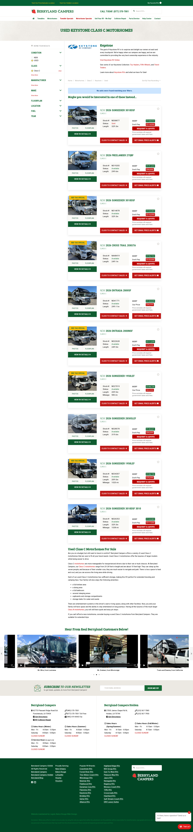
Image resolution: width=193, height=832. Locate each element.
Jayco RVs (108, 778)
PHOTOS (75, 128)
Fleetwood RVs (86, 784)
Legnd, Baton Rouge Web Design (63, 814)
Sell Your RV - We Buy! (103, 19)
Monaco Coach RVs (112, 787)
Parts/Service (134, 19)
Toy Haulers (134, 65)
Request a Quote (146, 128)
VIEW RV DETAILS (81, 134)
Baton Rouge (60, 772)
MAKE (33, 90)
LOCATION (35, 106)
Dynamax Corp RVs (87, 787)
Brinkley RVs (85, 796)
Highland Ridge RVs (112, 766)
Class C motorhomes (87, 567)
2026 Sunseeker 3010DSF (117, 112)
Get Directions (41, 717)
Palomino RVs (85, 790)
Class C (37, 71)
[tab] (46, 53)
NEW (36, 58)
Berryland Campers (39, 772)
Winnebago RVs (86, 778)
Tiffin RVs (108, 790)
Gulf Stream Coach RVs (113, 799)
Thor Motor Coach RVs (89, 775)
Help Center (147, 19)
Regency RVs (109, 784)
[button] (1, 653)
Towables (41, 19)
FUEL (33, 111)
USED (36, 60)
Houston (58, 781)
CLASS (34, 66)
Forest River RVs (86, 772)
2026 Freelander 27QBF (116, 157)
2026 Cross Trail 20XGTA (118, 247)
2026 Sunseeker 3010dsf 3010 (120, 510)
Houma (58, 778)
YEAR (33, 116)
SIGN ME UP (153, 688)
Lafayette (59, 775)
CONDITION (36, 52)
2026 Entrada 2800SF (115, 292)
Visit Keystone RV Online (110, 60)
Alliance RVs (85, 802)
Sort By (150, 81)
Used (106, 81)
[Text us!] (184, 827)
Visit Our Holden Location (69, 3)
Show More (34, 75)
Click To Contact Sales (113, 140)
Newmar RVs (85, 781)
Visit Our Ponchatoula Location (43, 3)
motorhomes (79, 564)
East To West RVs (111, 772)
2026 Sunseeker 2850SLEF (118, 420)
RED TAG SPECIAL (78, 198)
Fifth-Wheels (145, 65)
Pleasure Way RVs (111, 775)
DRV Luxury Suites (111, 802)
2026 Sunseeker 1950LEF (117, 377)
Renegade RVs (110, 781)
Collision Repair (120, 19)
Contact (157, 19)
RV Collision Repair (43, 720)
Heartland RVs (109, 796)
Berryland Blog (37, 778)
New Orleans (60, 769)
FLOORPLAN (36, 100)
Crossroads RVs (110, 793)
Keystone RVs (119, 72)
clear (60, 71)
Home (70, 81)
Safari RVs (84, 799)
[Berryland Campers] (52, 11)
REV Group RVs (110, 769)
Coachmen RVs (86, 769)
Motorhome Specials (84, 19)
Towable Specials (66, 19)
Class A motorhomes (76, 610)
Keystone (98, 81)
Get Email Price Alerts (145, 140)
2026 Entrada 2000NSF (116, 332)
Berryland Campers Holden (42, 775)
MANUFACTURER (38, 80)
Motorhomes (52, 19)
